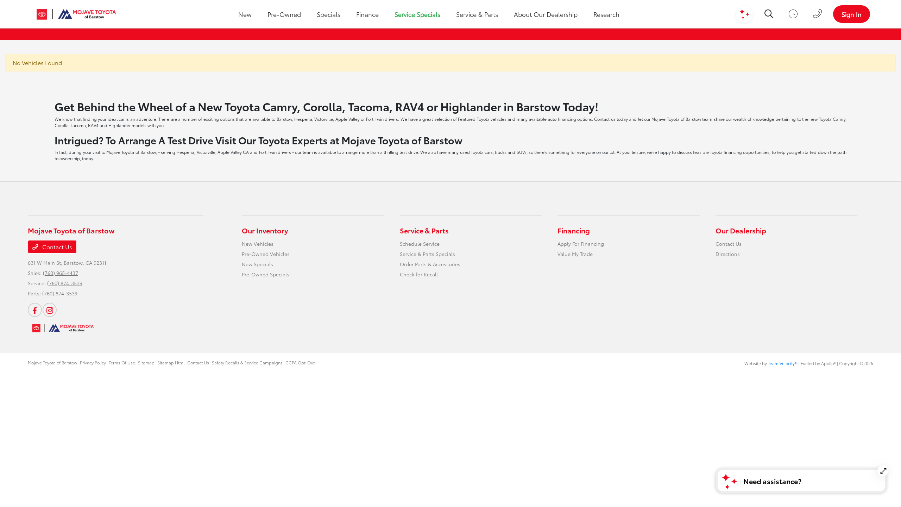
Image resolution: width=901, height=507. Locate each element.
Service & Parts (424, 230)
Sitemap (146, 362)
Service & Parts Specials (427, 253)
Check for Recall (419, 274)
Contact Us (56, 247)
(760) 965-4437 (60, 272)
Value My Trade (575, 253)
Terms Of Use (122, 362)
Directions (728, 253)
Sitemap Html (170, 362)
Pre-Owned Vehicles (266, 253)
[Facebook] (35, 310)
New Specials (257, 264)
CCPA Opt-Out (300, 362)
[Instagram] (50, 310)
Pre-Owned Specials (265, 274)
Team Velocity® (782, 363)
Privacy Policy (93, 362)
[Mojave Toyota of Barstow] (76, 14)
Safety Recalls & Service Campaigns (247, 362)
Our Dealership (741, 230)
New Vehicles (257, 243)
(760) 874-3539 (64, 283)
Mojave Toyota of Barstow (52, 362)
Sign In (852, 14)
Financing (573, 230)
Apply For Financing (580, 243)
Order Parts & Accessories (430, 264)
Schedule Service (420, 243)
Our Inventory (265, 230)
